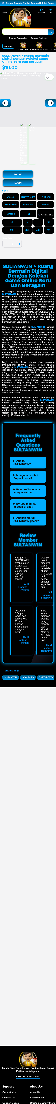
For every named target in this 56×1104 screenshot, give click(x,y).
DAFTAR (18, 174)
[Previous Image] (5, 103)
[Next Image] (50, 103)
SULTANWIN (9, 294)
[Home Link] (20, 17)
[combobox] (25, 32)
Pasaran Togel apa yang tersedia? (26, 491)
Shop (4, 12)
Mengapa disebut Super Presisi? (25, 477)
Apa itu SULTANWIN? (22, 462)
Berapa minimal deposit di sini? (24, 505)
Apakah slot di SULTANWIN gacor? (26, 519)
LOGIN (18, 182)
